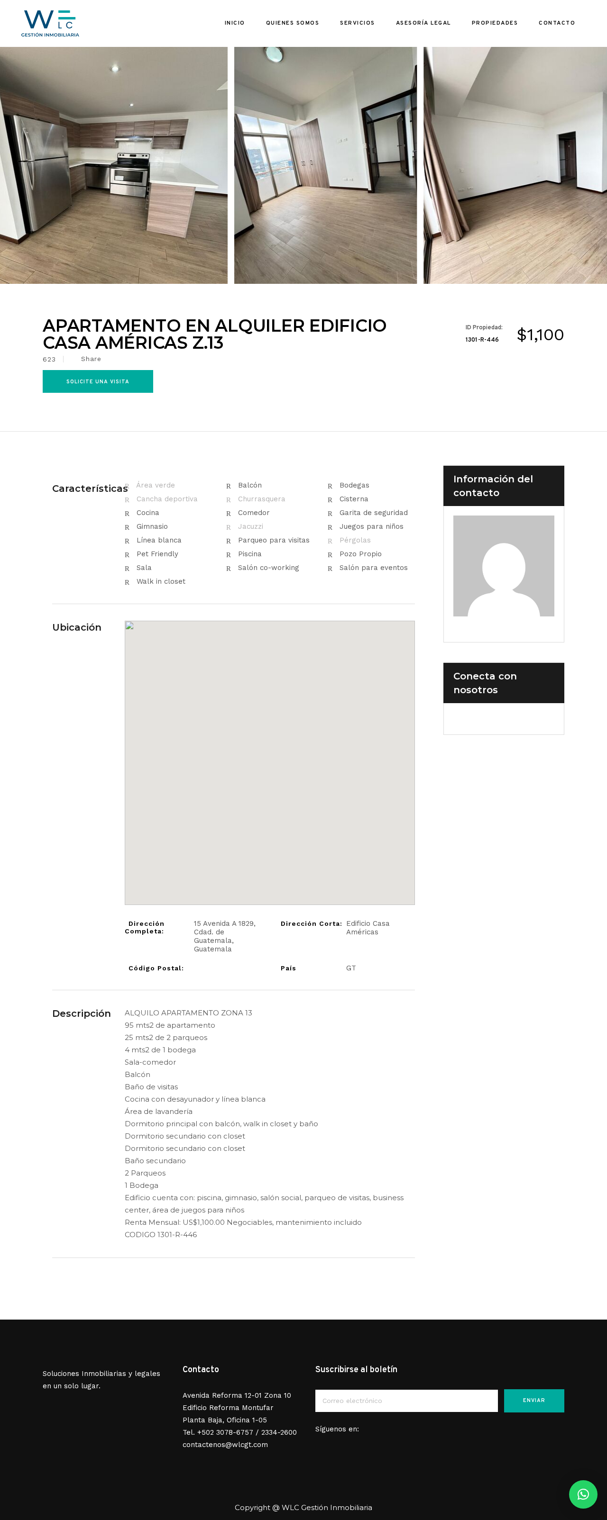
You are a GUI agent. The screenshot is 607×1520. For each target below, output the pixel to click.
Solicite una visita (97, 382)
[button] (583, 1494)
